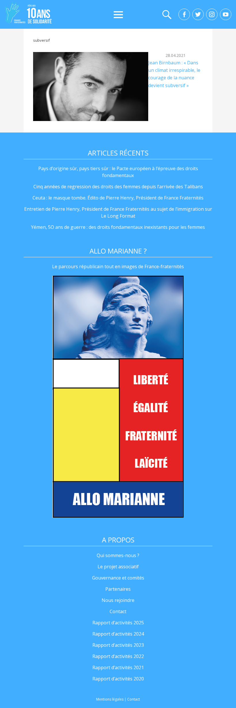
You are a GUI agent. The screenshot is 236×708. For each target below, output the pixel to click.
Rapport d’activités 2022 (118, 656)
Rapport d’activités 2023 (118, 645)
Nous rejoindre (118, 600)
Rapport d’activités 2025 (118, 622)
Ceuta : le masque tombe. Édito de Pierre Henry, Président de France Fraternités (118, 198)
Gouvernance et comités (118, 578)
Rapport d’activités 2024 (118, 634)
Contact (118, 611)
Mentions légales (109, 699)
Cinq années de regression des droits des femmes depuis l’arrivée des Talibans (118, 186)
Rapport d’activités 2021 (118, 667)
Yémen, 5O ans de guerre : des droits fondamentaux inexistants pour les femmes (118, 227)
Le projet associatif (118, 566)
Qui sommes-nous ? (118, 555)
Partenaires (118, 589)
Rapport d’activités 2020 (118, 679)
